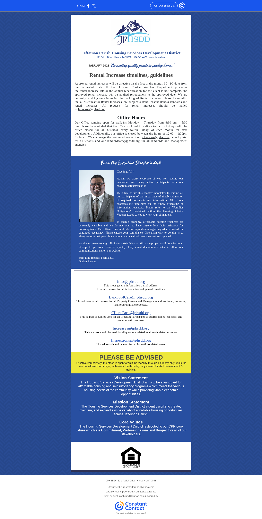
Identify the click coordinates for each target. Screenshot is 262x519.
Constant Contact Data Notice (139, 491)
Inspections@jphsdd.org (131, 340)
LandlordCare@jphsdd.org (131, 297)
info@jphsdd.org (131, 281)
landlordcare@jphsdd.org (123, 141)
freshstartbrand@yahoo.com (129, 496)
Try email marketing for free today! (131, 513)
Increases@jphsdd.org (92, 109)
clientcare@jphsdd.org (156, 137)
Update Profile (114, 491)
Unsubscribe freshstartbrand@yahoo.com (131, 487)
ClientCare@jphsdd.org (131, 312)
